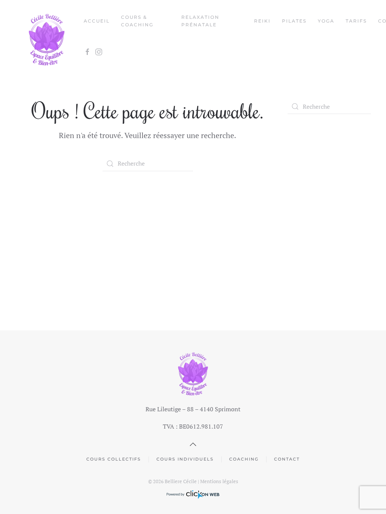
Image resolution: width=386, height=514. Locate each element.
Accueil (97, 21)
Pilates (294, 21)
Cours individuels (185, 459)
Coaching (244, 459)
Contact (287, 459)
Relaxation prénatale (200, 20)
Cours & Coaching (137, 20)
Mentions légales (219, 481)
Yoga (326, 21)
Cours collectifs (113, 459)
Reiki (262, 21)
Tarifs (356, 21)
